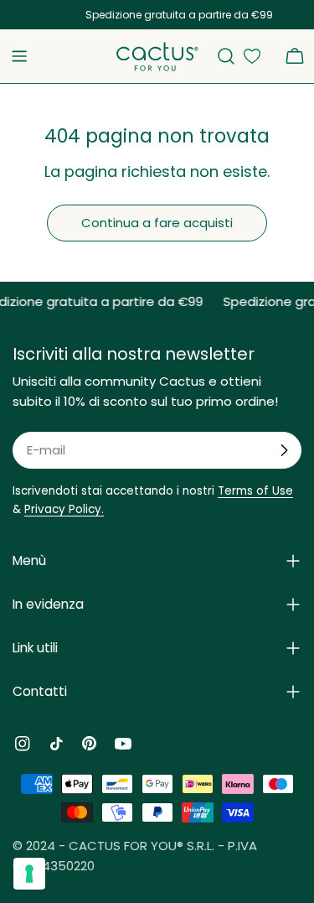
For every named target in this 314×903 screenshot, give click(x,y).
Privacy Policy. (64, 509)
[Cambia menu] (19, 56)
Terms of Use (255, 491)
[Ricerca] (226, 56)
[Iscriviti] (284, 450)
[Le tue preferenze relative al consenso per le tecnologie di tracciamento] (29, 874)
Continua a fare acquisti (157, 222)
